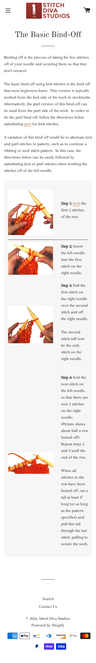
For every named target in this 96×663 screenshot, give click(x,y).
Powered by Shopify (48, 625)
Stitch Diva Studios (54, 618)
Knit (76, 203)
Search (48, 598)
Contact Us (48, 606)
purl (27, 124)
